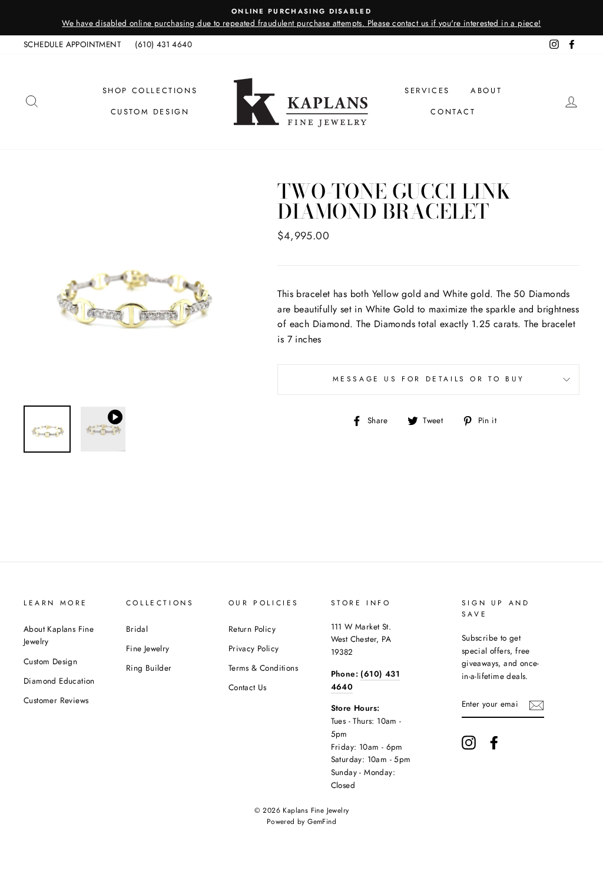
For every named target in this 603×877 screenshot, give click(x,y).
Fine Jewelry (148, 648)
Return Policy (252, 629)
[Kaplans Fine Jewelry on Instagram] (469, 743)
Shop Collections (150, 90)
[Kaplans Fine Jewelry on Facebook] (494, 743)
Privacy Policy (253, 648)
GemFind (321, 821)
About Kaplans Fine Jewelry (59, 635)
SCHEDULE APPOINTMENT (72, 44)
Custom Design (150, 111)
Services (427, 90)
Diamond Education (59, 681)
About (486, 90)
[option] (301, 17)
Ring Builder (149, 668)
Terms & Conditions (263, 668)
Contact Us (247, 687)
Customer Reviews (56, 700)
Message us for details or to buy (429, 379)
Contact (452, 111)
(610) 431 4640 (163, 44)
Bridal (137, 629)
